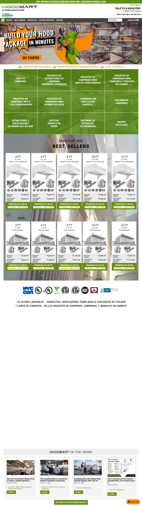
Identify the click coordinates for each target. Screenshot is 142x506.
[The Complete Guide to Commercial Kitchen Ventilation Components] (54, 467)
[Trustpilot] (7, 15)
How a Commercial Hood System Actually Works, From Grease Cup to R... (121, 481)
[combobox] (115, 20)
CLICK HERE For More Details (21, 218)
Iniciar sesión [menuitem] (132, 20)
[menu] (71, 20)
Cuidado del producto (15, 489)
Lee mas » (11, 492)
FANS (104, 1)
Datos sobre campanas (23, 487)
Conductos (87, 488)
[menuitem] (9, 20)
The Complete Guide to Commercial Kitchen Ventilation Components (53, 480)
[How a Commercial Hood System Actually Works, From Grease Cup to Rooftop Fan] (121, 467)
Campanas (45, 489)
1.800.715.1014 (131, 11)
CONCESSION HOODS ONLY (70, 1)
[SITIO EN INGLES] (129, 6)
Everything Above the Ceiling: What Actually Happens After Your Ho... (87, 480)
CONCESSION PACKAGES (90, 1)
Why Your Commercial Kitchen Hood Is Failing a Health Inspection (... (20, 480)
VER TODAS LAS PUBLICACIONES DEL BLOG (71, 502)
